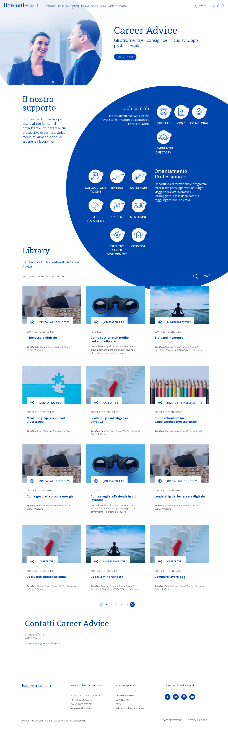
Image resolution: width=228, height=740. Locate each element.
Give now (201, 5)
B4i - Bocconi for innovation (130, 708)
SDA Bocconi (122, 699)
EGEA (118, 704)
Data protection (173, 720)
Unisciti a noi (125, 56)
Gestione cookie (197, 720)
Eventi (61, 6)
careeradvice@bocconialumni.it (43, 643)
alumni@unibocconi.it (81, 708)
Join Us (122, 6)
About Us (112, 6)
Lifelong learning (89, 6)
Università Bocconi (125, 695)
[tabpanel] (114, 43)
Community (51, 6)
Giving (103, 6)
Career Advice (72, 6)
